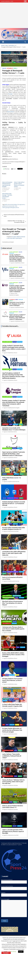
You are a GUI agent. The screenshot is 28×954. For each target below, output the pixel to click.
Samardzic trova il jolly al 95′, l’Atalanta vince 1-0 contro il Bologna (17, 304)
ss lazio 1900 (14, 206)
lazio (12, 204)
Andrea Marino (20, 307)
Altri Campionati (13, 267)
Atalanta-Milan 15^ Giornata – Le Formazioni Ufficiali (16, 221)
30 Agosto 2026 (6, 759)
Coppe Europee (6, 521)
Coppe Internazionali (17, 521)
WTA (21, 724)
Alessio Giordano (14, 759)
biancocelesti (10, 111)
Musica (13, 647)
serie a (23, 204)
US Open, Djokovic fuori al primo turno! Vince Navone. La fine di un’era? (12, 680)
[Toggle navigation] (3, 42)
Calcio (4, 68)
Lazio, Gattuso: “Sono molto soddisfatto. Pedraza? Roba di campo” (11, 755)
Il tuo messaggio (5, 899)
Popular (11, 253)
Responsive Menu (25, 1)
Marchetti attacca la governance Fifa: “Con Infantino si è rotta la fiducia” (12, 603)
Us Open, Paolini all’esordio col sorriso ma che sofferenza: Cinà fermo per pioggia (12, 730)
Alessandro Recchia (14, 481)
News (16, 299)
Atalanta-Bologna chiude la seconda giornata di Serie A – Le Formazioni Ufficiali (13, 503)
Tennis (17, 674)
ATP (4, 674)
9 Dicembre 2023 (6, 75)
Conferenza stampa (8, 750)
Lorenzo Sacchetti (14, 531)
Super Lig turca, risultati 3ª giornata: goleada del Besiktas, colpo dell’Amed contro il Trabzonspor (17, 317)
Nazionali (5, 523)
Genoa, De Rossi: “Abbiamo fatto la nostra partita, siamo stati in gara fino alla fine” (13, 781)
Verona (17, 207)
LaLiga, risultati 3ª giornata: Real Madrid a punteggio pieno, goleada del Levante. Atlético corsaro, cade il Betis (17, 258)
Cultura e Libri (6, 647)
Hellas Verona (8, 204)
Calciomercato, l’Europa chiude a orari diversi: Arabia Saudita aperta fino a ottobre (13, 628)
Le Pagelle (10, 68)
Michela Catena (13, 684)
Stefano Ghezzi (20, 262)
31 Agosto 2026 (13, 262)
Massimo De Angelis (14, 295)
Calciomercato (7, 623)
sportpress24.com (6, 206)
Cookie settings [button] (12, 951)
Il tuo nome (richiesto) (6, 879)
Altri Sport (6, 698)
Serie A (15, 68)
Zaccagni (10, 94)
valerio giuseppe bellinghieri (8, 207)
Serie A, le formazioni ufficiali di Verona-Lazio (14, 215)
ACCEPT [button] (21, 951)
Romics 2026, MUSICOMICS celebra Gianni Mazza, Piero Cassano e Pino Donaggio (13, 654)
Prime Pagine (11, 700)
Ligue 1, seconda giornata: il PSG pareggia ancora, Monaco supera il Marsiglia (13, 831)
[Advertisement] (14, 15)
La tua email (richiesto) (7, 886)
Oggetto (3, 892)
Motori (17, 698)
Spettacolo (6, 649)
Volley (20, 523)
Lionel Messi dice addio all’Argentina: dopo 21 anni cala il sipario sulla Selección (14, 553)
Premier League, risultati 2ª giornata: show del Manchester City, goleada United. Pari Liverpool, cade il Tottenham (17, 288)
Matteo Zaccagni (18, 204)
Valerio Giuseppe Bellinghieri (17, 75)
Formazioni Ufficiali (12, 498)
